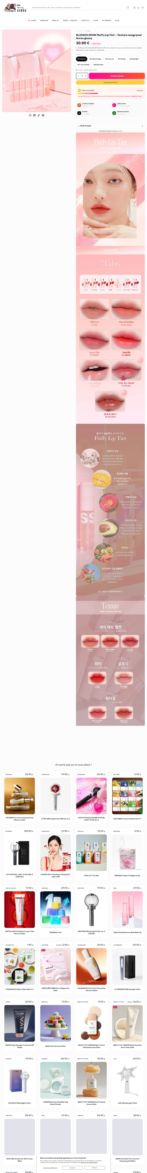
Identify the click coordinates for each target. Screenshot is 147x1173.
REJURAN (9, 774)
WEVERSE (9, 831)
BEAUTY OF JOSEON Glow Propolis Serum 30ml (91, 1103)
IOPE (43, 1115)
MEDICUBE (45, 945)
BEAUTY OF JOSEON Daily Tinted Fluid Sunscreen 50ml (91, 1046)
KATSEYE (9, 1058)
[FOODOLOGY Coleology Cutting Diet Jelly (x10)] (55, 852)
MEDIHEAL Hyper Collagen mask (127, 876)
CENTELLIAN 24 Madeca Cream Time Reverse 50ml (19, 932)
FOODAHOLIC (10, 945)
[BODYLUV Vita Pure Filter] (55, 1023)
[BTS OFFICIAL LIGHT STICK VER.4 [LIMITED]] (19, 852)
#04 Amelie (122, 59)
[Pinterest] (43, 115)
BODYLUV (45, 1002)
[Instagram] (30, 115)
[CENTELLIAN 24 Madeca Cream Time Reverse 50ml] (19, 909)
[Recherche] (128, 7)
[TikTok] (39, 115)
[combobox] (81, 7)
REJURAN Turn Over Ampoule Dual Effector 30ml (19, 819)
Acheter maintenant (110, 82)
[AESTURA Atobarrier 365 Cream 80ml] (19, 1137)
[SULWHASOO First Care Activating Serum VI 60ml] (91, 966)
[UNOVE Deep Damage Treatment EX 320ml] (19, 1023)
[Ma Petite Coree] (16, 7)
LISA (114, 1058)
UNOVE (8, 1002)
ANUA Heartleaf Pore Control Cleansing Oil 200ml (127, 1160)
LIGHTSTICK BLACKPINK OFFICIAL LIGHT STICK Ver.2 (91, 819)
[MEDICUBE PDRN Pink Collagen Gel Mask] (55, 966)
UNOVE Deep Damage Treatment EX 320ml (19, 1046)
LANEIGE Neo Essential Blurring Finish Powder (55, 1103)
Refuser (94, 1168)
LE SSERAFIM (117, 945)
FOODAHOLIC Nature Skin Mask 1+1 (19, 989)
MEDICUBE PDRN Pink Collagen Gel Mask (55, 989)
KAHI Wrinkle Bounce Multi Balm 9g (127, 932)
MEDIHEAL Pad (55, 932)
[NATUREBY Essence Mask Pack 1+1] (127, 796)
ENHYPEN (80, 888)
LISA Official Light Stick (127, 1103)
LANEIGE (44, 1058)
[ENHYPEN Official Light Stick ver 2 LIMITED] (91, 909)
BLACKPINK (81, 774)
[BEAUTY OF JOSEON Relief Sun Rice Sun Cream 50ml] (127, 1023)
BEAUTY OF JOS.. (83, 1002)
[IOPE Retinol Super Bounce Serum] (55, 1137)
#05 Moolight (134, 59)
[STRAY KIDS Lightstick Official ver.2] (55, 796)
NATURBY (116, 774)
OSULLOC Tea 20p (91, 876)
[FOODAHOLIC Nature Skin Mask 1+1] (19, 966)
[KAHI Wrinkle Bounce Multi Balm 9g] (127, 909)
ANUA (115, 1115)
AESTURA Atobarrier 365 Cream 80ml (19, 1160)
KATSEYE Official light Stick (20, 1103)
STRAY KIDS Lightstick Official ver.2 (55, 819)
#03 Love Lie (109, 59)
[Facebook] (34, 115)
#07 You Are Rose (84, 64)
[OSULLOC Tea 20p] (91, 852)
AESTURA (9, 1115)
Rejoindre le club (136, 96)
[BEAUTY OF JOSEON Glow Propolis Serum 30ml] (91, 1080)
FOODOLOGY (46, 831)
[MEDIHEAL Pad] (55, 909)
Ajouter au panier (117, 76)
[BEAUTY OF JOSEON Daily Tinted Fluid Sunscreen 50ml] (91, 1023)
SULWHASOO (81, 945)
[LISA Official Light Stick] (127, 1080)
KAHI (115, 888)
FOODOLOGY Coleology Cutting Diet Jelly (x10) (55, 876)
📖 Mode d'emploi (84, 126)
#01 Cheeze (82, 59)
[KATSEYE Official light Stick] (19, 1080)
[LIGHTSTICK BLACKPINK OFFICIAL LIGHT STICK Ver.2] (91, 796)
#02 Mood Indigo (95, 59)
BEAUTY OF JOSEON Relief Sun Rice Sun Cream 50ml (127, 1046)
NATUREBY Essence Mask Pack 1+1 (127, 819)
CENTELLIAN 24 (11, 888)
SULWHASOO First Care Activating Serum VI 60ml (91, 989)
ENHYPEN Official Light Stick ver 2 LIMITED (91, 932)
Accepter (72, 1168)
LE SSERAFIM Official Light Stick (127, 989)
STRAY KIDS (45, 774)
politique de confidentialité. (89, 1162)
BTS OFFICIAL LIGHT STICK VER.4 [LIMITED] (19, 876)
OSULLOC (80, 831)
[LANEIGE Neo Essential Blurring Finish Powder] (55, 1080)
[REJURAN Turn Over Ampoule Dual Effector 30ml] (19, 796)
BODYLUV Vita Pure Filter (55, 1046)
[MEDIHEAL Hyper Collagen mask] (127, 852)
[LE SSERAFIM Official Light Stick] (127, 966)
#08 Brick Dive (98, 64)
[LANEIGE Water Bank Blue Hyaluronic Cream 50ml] (91, 1137)
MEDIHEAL (116, 831)
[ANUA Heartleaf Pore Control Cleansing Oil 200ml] (127, 1137)
